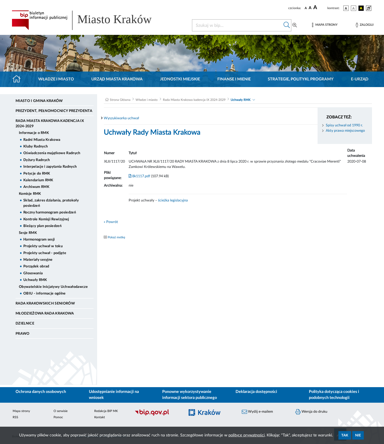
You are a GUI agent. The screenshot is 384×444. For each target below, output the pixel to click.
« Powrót (111, 222)
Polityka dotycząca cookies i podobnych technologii (334, 395)
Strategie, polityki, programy (301, 79)
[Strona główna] (18, 79)
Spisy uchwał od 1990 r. (344, 125)
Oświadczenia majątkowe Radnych (51, 153)
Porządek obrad (36, 266)
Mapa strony (21, 411)
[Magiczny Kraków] (211, 415)
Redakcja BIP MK (106, 411)
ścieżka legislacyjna (173, 200)
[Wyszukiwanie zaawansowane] (294, 25)
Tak (344, 435)
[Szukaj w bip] (286, 25)
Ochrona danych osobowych (41, 392)
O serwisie (61, 411)
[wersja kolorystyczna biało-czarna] (353, 8)
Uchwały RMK (35, 280)
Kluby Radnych (35, 146)
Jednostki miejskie (180, 79)
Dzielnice (25, 323)
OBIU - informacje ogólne (44, 293)
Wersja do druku (314, 411)
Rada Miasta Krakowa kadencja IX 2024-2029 (50, 123)
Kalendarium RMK (38, 180)
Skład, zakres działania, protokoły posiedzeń (51, 203)
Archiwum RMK (36, 187)
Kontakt (99, 417)
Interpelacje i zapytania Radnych (50, 166)
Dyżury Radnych (36, 160)
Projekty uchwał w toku (43, 246)
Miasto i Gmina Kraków (39, 101)
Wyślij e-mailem (260, 411)
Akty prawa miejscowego (345, 130)
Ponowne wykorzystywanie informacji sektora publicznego (189, 395)
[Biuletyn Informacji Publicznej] (157, 415)
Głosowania (33, 273)
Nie (358, 435)
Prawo (23, 333)
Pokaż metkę (116, 237)
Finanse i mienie (234, 79)
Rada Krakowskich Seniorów (45, 303)
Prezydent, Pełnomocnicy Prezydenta (54, 111)
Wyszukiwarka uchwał (121, 118)
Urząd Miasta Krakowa (117, 79)
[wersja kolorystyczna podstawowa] (346, 8)
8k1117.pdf (140, 176)
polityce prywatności (246, 435)
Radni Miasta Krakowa (41, 139)
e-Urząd (359, 79)
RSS (15, 417)
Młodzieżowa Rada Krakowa (45, 313)
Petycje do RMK (36, 173)
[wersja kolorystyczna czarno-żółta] (361, 8)
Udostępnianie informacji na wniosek (114, 395)
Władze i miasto (56, 79)
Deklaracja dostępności (256, 392)
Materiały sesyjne (37, 259)
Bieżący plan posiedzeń (42, 226)
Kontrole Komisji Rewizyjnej (46, 219)
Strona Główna (120, 100)
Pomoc (58, 417)
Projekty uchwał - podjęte (44, 253)
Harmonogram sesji (39, 239)
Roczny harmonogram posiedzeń (49, 212)
